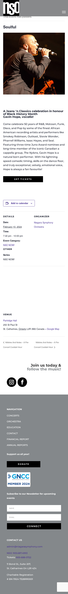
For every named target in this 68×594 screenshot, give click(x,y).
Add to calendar (19, 203)
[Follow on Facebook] (22, 382)
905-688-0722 (23, 557)
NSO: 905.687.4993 (17, 553)
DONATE (23, 464)
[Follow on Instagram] (11, 382)
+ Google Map (52, 328)
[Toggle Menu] (64, 12)
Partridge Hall (10, 320)
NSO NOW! (9, 245)
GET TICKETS (23, 179)
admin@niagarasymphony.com (25, 546)
